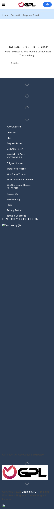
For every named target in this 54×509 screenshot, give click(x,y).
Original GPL (29, 491)
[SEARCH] (42, 62)
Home (5, 15)
